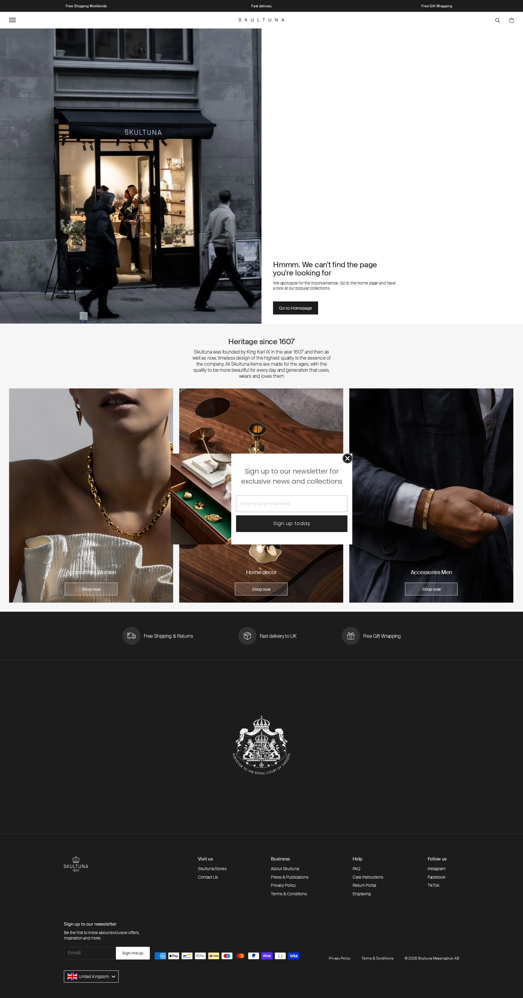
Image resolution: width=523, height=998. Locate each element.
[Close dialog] (347, 458)
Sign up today (292, 523)
